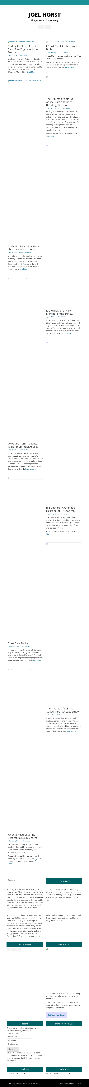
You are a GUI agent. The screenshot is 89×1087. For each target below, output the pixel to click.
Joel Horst (44, 14)
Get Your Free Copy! (56, 1015)
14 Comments (65, 108)
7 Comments (67, 715)
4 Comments (23, 450)
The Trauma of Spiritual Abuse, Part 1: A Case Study (62, 710)
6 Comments (26, 841)
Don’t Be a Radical (18, 643)
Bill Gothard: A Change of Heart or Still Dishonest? (61, 509)
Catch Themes (76, 1083)
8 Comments (64, 52)
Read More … (32, 72)
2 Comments (62, 317)
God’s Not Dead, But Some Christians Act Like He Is (24, 248)
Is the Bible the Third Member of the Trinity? (59, 312)
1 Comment (23, 55)
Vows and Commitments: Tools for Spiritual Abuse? (23, 445)
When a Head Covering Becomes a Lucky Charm (22, 836)
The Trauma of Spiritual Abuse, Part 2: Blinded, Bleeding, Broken (60, 102)
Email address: (13, 1033)
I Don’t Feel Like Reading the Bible (63, 47)
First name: (11, 1040)
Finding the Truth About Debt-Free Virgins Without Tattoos (23, 49)
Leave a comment (25, 253)
